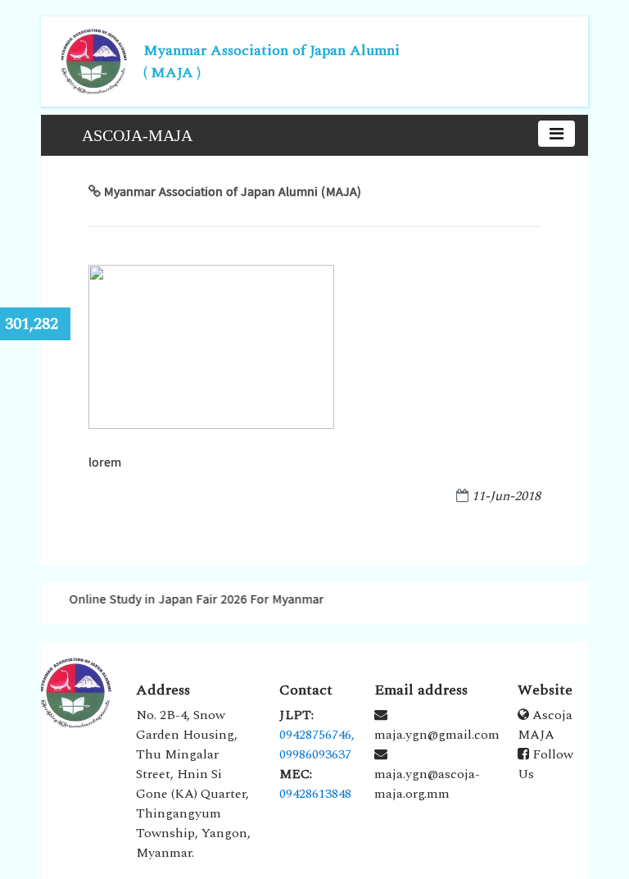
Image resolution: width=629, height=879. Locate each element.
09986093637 (315, 754)
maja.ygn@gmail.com (437, 735)
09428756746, (317, 735)
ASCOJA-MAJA (137, 135)
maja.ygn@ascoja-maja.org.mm (427, 784)
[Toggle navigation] (556, 134)
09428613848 (315, 794)
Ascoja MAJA (545, 725)
